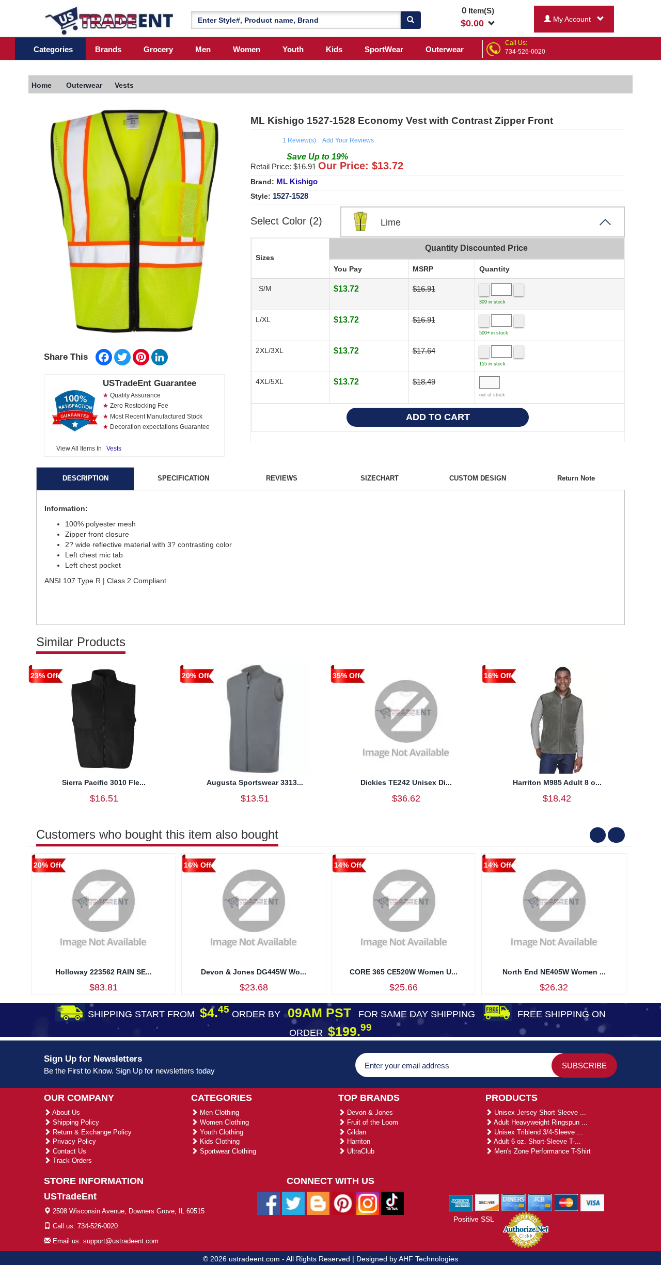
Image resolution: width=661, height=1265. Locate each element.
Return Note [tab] (576, 478)
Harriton (357, 1141)
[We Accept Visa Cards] (592, 1202)
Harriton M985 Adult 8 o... (557, 782)
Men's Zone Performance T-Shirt (541, 1151)
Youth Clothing (220, 1132)
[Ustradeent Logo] (110, 20)
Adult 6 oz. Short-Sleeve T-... (536, 1141)
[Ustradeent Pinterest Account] (343, 1202)
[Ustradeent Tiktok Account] (392, 1202)
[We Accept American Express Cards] (461, 1202)
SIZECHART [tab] (379, 478)
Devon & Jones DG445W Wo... (253, 972)
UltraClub (359, 1151)
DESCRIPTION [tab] (85, 478)
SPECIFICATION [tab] (183, 478)
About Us (65, 1112)
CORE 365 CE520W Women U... (404, 972)
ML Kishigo (297, 181)
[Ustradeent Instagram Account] (367, 1202)
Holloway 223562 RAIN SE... (103, 972)
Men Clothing (218, 1112)
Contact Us (68, 1151)
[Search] (410, 20)
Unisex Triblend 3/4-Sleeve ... (537, 1132)
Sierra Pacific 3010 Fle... (104, 782)
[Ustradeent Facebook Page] (268, 1202)
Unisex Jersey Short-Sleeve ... (539, 1112)
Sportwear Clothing (227, 1151)
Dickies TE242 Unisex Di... (406, 782)
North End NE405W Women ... (554, 972)
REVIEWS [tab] (281, 478)
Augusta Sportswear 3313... (255, 782)
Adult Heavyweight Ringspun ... (540, 1122)
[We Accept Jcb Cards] (540, 1202)
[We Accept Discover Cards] (487, 1202)
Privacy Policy (73, 1141)
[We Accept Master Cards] (566, 1202)
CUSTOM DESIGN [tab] (477, 478)
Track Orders (71, 1160)
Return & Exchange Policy (91, 1132)
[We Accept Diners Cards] (513, 1202)
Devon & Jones (369, 1112)
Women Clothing (223, 1122)
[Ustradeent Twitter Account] (293, 1202)
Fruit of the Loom (371, 1122)
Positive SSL (473, 1219)
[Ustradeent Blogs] (318, 1202)
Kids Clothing (219, 1141)
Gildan (355, 1132)
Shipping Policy (75, 1122)
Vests (113, 448)
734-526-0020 (525, 51)
